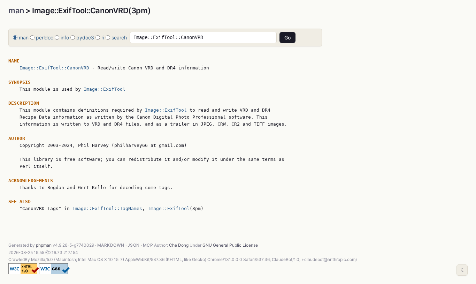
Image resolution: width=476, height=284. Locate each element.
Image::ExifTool (104, 89)
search (119, 37)
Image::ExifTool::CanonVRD (54, 67)
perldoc (44, 37)
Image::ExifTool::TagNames (107, 208)
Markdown (110, 245)
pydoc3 (85, 37)
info (65, 37)
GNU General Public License (230, 245)
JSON (134, 245)
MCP (148, 245)
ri (102, 37)
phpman (44, 245)
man (16, 10)
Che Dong (179, 245)
